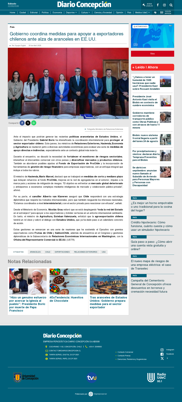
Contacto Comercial (125, 352)
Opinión (119, 12)
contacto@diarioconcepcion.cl (65, 351)
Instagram (170, 350)
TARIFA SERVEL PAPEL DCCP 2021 (63, 359)
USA (104, 252)
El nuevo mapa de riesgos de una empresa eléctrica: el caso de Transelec (151, 264)
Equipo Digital (20, 46)
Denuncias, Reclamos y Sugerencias (132, 359)
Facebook (170, 354)
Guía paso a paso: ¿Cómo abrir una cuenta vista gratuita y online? (151, 245)
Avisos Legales (149, 5)
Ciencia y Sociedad (103, 12)
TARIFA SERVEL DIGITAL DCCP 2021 (64, 355)
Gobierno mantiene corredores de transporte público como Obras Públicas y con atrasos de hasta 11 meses (146, 120)
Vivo (152, 53)
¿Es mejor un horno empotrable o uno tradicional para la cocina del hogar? (152, 206)
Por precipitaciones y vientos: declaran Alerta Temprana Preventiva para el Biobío (146, 155)
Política (45, 12)
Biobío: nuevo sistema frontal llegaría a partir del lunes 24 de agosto (145, 138)
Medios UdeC (141, 12)
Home (12, 12)
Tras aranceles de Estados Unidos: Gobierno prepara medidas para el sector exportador (108, 302)
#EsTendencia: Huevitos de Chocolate (66, 299)
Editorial (34, 12)
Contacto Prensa (124, 356)
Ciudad (22, 12)
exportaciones (62, 252)
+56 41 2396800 (95, 347)
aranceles (35, 252)
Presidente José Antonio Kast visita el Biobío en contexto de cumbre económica (145, 101)
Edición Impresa (168, 12)
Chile (47, 252)
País (129, 12)
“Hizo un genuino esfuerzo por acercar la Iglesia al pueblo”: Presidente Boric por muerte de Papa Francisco (27, 304)
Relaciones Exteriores (85, 252)
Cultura (84, 12)
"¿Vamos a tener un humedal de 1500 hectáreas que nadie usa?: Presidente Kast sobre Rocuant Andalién (146, 83)
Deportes (70, 12)
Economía (57, 12)
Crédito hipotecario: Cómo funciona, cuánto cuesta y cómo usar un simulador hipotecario (152, 226)
